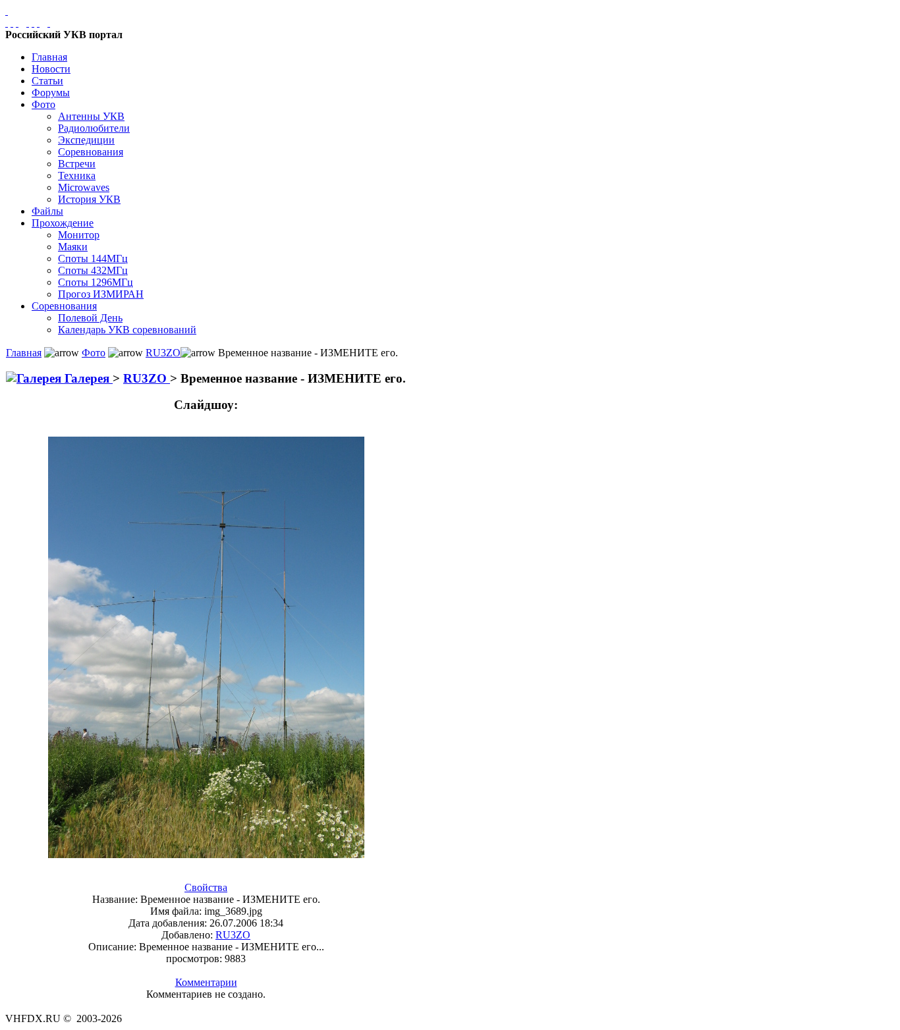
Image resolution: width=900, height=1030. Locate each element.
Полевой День (90, 317)
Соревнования (90, 151)
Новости (51, 68)
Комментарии (206, 982)
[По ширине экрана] (6, 22)
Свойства (205, 887)
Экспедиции (86, 140)
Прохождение (63, 223)
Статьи (47, 80)
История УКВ (89, 199)
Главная (49, 57)
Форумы (51, 92)
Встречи (77, 163)
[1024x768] (12, 22)
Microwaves (83, 187)
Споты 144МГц (93, 258)
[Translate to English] (48, 22)
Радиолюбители (94, 128)
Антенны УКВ (91, 116)
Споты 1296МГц (95, 282)
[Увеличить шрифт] (27, 22)
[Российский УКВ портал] (6, 10)
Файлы (47, 211)
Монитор (78, 234)
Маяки (73, 246)
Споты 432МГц (93, 270)
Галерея (87, 378)
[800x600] (17, 22)
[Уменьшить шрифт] (38, 22)
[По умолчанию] (33, 22)
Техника (77, 175)
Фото (43, 104)
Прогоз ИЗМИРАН (101, 294)
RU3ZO (163, 352)
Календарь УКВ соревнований (127, 329)
